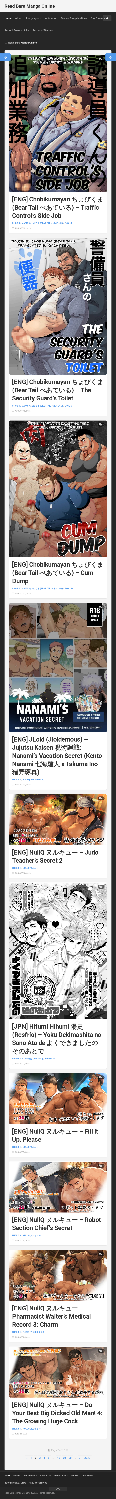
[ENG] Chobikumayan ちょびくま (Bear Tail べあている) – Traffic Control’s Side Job (57, 207)
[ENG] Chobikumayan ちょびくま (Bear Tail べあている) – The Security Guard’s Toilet (57, 390)
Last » (87, 1458)
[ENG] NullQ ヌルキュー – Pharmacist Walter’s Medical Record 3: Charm (51, 1316)
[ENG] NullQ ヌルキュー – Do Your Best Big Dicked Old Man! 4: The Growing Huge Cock (57, 1413)
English (68, 223)
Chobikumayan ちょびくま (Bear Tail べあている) (37, 223)
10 (58, 1458)
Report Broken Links (17, 30)
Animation (51, 18)
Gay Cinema (98, 18)
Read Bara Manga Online (30, 6)
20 (64, 1458)
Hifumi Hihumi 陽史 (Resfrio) (27, 1058)
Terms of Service (43, 30)
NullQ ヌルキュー (32, 868)
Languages (32, 18)
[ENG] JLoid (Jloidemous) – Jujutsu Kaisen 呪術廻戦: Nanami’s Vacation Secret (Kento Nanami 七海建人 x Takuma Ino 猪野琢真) (57, 756)
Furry (26, 1332)
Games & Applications (74, 18)
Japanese (50, 1058)
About (19, 18)
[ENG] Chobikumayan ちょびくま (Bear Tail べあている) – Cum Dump (57, 573)
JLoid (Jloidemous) (33, 779)
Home (8, 18)
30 (70, 1458)
